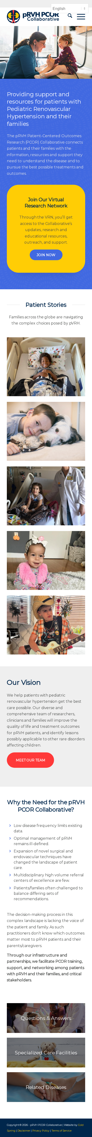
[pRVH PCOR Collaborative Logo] (38, 16)
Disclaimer (23, 1130)
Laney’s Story (46, 495)
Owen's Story (46, 625)
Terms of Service (61, 1130)
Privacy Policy (41, 1130)
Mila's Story (46, 560)
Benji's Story (46, 366)
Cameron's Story (46, 431)
